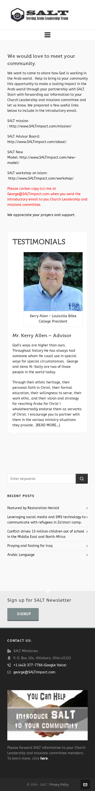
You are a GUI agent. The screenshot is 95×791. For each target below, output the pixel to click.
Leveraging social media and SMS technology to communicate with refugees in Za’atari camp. (46, 519)
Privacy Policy (59, 784)
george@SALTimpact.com (34, 672)
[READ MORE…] (48, 425)
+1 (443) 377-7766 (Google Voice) (39, 665)
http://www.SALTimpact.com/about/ (37, 142)
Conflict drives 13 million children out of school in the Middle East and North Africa (45, 534)
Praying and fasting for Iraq (29, 546)
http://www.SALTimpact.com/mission (39, 126)
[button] (82, 479)
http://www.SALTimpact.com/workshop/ (41, 178)
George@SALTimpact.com (28, 194)
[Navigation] (47, 35)
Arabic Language (21, 555)
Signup (24, 614)
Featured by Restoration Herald (33, 508)
